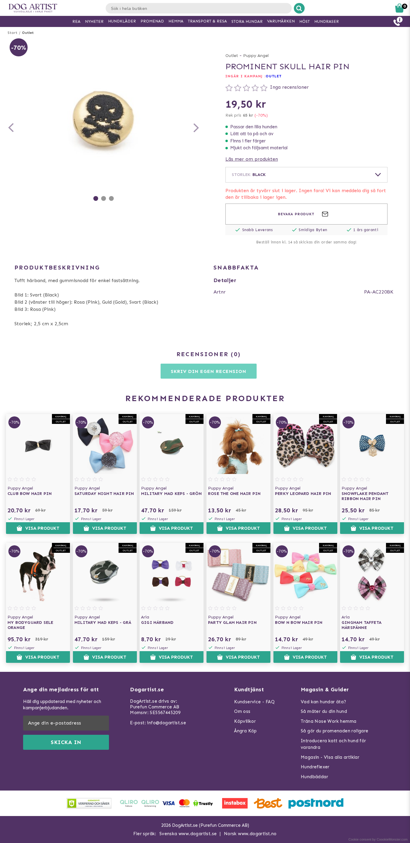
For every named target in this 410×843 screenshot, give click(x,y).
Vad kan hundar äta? (323, 701)
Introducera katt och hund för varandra (333, 744)
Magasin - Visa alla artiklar (330, 757)
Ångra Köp (245, 731)
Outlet (28, 33)
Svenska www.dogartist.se (188, 833)
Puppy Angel (256, 55)
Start (12, 33)
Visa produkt (42, 528)
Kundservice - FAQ (254, 701)
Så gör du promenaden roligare (335, 731)
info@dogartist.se (166, 722)
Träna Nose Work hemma (328, 721)
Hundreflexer (315, 767)
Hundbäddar (314, 776)
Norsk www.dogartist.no (250, 833)
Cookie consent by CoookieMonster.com (378, 839)
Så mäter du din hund (324, 711)
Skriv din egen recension (208, 371)
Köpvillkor (245, 721)
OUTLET (274, 76)
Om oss (242, 711)
